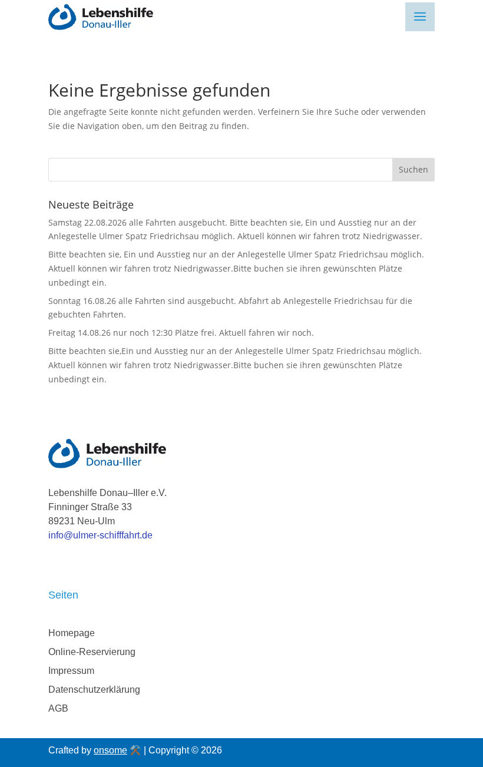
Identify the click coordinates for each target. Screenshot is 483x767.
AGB (58, 708)
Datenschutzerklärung (94, 690)
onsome (110, 750)
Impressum (71, 671)
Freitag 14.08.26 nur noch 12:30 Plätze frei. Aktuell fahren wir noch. (181, 332)
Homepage (71, 633)
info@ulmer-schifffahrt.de (100, 535)
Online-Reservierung (91, 652)
